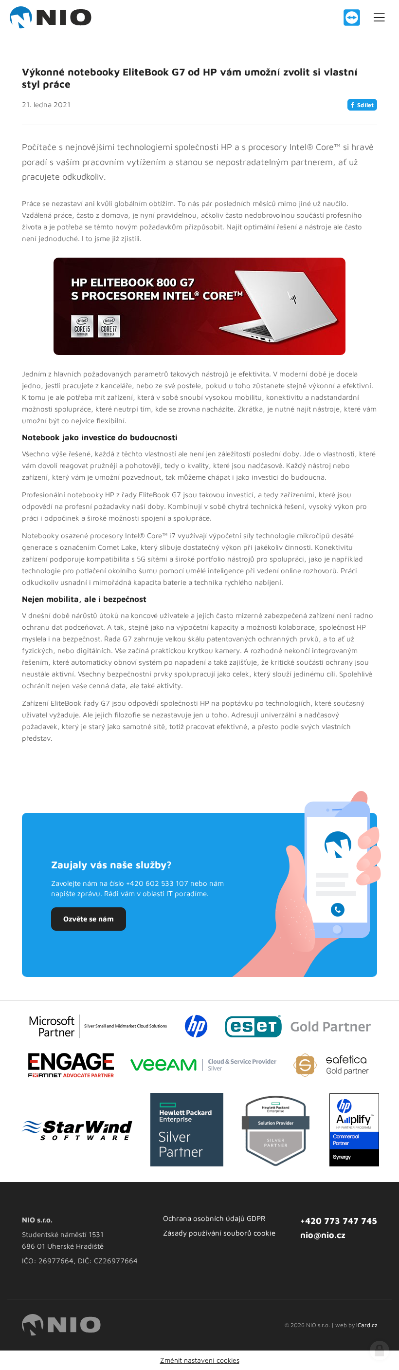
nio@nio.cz (322, 1235)
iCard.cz (366, 1325)
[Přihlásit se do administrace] (379, 1350)
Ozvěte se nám (88, 919)
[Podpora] (352, 17)
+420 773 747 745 (338, 1221)
